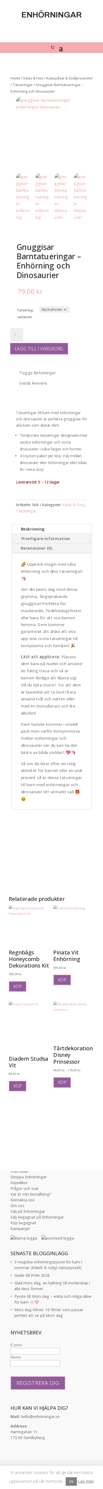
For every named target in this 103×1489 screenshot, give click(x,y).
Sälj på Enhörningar (27, 1211)
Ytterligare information (45, 538)
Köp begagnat (23, 1222)
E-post (16, 1345)
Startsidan (19, 1171)
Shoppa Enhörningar (28, 1177)
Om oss (17, 1205)
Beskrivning (32, 529)
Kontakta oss (22, 1199)
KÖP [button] (17, 986)
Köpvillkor (19, 1182)
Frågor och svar (24, 1188)
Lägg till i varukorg (39, 348)
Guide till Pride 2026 (32, 1275)
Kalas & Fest (33, 78)
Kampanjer (20, 1228)
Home (15, 78)
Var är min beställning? (30, 1194)
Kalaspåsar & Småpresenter (69, 78)
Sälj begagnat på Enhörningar (37, 1217)
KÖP (62, 1082)
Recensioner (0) (36, 548)
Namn (15, 1357)
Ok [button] (71, 1481)
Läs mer (86, 1481)
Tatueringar (23, 84)
